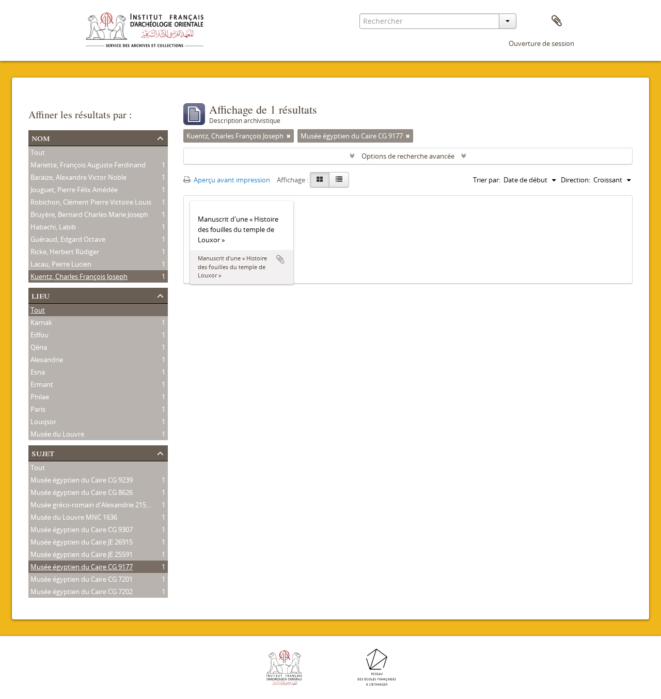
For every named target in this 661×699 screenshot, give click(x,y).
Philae (39, 396)
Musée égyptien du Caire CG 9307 (81, 529)
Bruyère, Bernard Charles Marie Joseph (89, 214)
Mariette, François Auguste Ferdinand (88, 164)
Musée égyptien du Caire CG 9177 (81, 566)
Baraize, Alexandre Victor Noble (78, 177)
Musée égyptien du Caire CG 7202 (81, 591)
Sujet (43, 452)
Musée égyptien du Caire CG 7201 (81, 579)
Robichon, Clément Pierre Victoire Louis (90, 202)
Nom (41, 137)
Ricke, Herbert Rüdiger (64, 251)
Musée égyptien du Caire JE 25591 (81, 554)
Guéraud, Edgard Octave (67, 239)
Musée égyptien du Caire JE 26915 (81, 542)
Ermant (41, 384)
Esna (37, 372)
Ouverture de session (541, 43)
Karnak (41, 322)
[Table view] (339, 180)
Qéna (38, 347)
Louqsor (43, 421)
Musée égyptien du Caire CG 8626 (81, 492)
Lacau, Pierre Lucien (60, 264)
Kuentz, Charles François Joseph (79, 276)
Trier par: (486, 179)
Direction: (575, 179)
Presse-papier (557, 21)
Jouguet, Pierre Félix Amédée (74, 189)
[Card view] (319, 180)
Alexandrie (46, 359)
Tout (37, 152)
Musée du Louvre (57, 434)
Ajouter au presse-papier (280, 259)
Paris (37, 409)
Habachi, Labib (53, 226)
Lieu (41, 295)
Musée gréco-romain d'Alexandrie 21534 (91, 504)
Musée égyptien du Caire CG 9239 (81, 480)
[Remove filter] (289, 136)
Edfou (39, 334)
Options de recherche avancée (408, 156)
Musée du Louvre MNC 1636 (73, 517)
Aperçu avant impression (231, 179)
